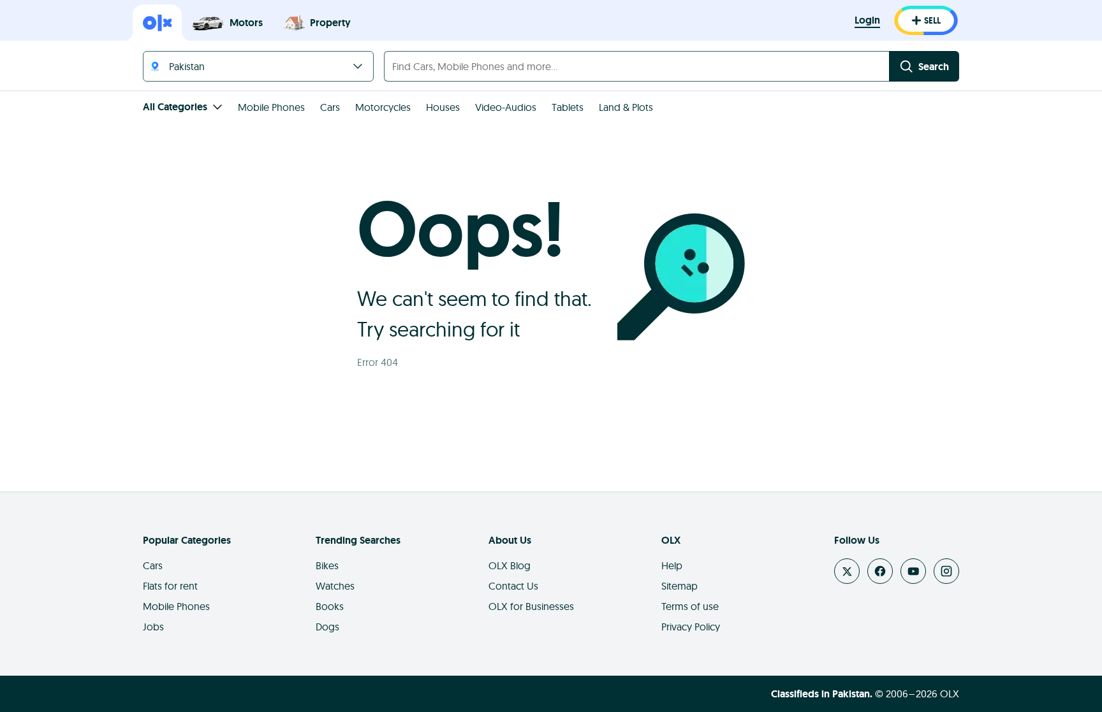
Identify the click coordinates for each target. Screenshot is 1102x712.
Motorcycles (383, 107)
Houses (443, 107)
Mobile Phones (271, 107)
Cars (330, 107)
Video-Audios (505, 107)
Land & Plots (626, 107)
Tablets (568, 107)
